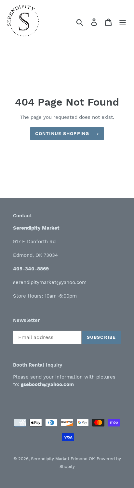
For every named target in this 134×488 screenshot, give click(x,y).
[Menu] (122, 22)
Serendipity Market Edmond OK (63, 458)
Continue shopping (62, 133)
